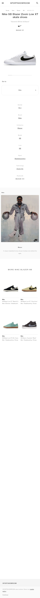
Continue (5, 595)
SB (24, 10)
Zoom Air (20, 169)
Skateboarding (20, 158)
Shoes (7, 10)
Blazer (18, 10)
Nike (13, 10)
